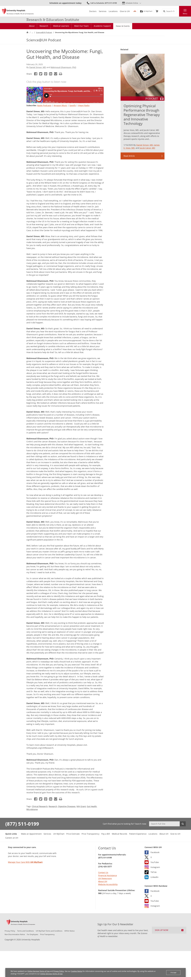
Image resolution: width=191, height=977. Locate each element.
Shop (156, 11)
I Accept (173, 972)
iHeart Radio (84, 105)
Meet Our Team (81, 26)
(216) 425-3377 (105, 866)
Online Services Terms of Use (38, 971)
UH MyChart (147, 11)
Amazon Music (60, 105)
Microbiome (32, 809)
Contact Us (103, 872)
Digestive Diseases (66, 806)
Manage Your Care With (25, 862)
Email (55, 73)
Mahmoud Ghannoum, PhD (63, 67)
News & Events (123, 26)
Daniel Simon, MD (37, 67)
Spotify (72, 105)
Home (27, 32)
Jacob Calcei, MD (147, 148)
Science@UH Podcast (44, 32)
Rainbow (134, 11)
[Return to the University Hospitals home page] (18, 11)
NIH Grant (81, 806)
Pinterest (45, 73)
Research (44, 26)
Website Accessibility (108, 884)
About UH (102, 881)
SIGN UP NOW (161, 930)
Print (60, 73)
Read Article (129, 156)
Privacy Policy (58, 971)
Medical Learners (61, 26)
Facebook (35, 73)
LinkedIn (50, 73)
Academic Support (102, 26)
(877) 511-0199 (22, 824)
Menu (185, 13)
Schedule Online (132, 3)
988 (99, 893)
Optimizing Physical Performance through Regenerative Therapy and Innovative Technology (142, 114)
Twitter (40, 73)
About (31, 26)
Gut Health (92, 806)
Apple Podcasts (44, 105)
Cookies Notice (76, 971)
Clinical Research (40, 806)
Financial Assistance (107, 875)
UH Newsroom (105, 878)
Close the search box (178, 11)
